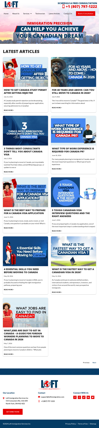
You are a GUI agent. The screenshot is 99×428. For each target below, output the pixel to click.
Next (94, 362)
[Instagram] (79, 397)
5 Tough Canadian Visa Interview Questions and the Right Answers (71, 213)
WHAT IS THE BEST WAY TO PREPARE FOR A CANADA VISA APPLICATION (24, 212)
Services (26, 13)
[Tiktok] (83, 397)
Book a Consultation (85, 13)
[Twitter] (92, 397)
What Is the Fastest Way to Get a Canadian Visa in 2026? (73, 271)
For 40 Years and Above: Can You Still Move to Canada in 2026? (73, 91)
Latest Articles (54, 13)
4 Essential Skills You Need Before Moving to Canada (21, 271)
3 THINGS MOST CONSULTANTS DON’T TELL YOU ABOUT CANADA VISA (23, 151)
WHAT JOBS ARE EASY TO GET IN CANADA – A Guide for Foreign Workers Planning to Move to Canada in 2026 (24, 335)
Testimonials (40, 13)
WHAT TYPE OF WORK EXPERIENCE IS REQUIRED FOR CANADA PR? (73, 150)
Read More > (9, 110)
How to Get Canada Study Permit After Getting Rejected (25, 91)
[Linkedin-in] (88, 397)
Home (6, 13)
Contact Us (68, 13)
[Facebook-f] (75, 397)
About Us (15, 13)
